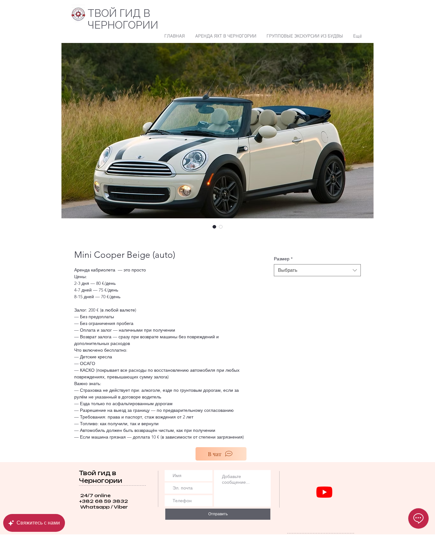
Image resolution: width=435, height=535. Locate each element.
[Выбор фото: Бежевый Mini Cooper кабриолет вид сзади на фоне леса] (221, 226)
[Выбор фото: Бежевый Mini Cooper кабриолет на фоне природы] (214, 226)
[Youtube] (324, 491)
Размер (283, 259)
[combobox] (317, 270)
